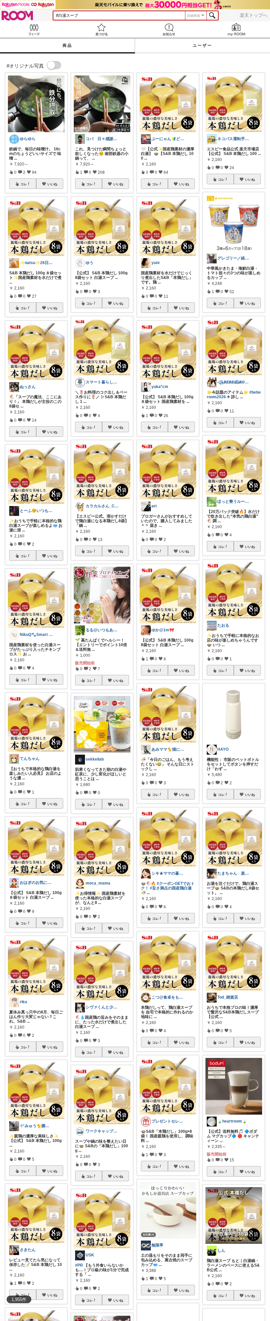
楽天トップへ (253, 15)
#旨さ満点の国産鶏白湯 (171, 888)
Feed (34, 29)
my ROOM (236, 29)
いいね (52, 184)
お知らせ (168, 29)
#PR (79, 1265)
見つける (101, 29)
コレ (23, 184)
